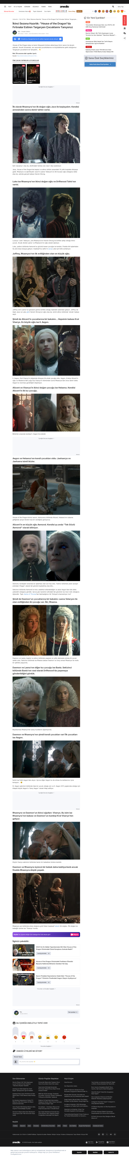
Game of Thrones (30, 594)
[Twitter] (107, 1134)
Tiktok (65, 1125)
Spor (87, 38)
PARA (50, 6)
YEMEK (43, 6)
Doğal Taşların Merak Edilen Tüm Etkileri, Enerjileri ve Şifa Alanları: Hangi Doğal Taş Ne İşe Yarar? (76, 1101)
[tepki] (15, 1037)
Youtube (36, 1125)
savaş (50, 249)
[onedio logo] (64, 6)
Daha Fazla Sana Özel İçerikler (99, 64)
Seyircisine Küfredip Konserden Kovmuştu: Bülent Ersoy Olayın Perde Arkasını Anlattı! (49, 1088)
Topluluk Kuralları (42, 1134)
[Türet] (96, 11)
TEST (9, 6)
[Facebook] (103, 1134)
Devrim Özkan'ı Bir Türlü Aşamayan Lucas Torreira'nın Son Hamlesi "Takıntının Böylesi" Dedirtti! (100, 34)
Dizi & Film (22, 19)
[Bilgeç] (99, 11)
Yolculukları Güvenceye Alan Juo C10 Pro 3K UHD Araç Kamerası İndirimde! (100, 26)
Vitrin (87, 22)
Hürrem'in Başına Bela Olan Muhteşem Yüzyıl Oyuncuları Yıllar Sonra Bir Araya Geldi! (24, 1113)
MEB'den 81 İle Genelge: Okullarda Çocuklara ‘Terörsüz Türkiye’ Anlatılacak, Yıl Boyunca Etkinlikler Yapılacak (50, 1095)
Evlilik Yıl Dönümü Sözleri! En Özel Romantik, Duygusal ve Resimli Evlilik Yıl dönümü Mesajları (75, 1091)
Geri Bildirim (23, 1134)
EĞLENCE (36, 6)
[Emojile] (107, 11)
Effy (24, 31)
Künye (83, 1134)
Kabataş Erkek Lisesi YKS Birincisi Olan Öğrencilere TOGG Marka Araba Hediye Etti (99, 50)
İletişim (54, 1134)
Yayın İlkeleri (77, 1134)
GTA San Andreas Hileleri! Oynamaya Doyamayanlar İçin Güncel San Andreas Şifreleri (102, 1113)
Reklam (49, 1134)
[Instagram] (99, 1134)
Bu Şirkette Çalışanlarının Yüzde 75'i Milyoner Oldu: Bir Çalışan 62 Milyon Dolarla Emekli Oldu (23, 1102)
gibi (28, 312)
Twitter (15, 1125)
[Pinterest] (114, 1134)
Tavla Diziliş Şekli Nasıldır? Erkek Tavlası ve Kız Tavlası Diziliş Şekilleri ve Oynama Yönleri (76, 1115)
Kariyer (58, 1134)
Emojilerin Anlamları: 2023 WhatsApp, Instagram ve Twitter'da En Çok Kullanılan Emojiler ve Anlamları (76, 1106)
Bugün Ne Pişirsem (84, 1125)
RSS (86, 1134)
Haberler (15, 19)
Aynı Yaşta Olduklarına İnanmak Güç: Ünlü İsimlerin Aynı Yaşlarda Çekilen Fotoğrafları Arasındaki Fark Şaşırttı (48, 1113)
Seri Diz (79, 11)
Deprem (22, 1125)
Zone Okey (71, 11)
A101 (59, 1125)
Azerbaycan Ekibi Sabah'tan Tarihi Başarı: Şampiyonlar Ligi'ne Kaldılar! (99, 42)
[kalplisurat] (118, 11)
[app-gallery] (111, 1142)
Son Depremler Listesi (70, 1086)
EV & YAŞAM (18, 6)
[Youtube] (110, 1134)
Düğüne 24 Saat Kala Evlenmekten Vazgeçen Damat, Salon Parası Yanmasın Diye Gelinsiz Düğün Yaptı (50, 1102)
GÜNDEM (27, 6)
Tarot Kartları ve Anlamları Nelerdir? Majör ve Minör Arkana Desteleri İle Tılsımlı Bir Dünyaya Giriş (103, 1083)
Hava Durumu (68, 1082)
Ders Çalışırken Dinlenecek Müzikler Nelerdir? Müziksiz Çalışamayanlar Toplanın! (101, 1098)
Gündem (88, 47)
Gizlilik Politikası (31, 1134)
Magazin (88, 30)
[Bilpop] (103, 11)
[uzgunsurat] (122, 11)
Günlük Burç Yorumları (48, 1125)
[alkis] (114, 11)
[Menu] (5, 6)
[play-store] (100, 1142)
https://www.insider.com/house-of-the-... (27, 56)
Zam (29, 1125)
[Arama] (113, 6)
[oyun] (111, 11)
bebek (57, 926)
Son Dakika (73, 1125)
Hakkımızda (16, 1134)
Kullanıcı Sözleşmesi (67, 1134)
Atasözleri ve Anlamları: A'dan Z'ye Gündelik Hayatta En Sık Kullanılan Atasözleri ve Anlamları (74, 1111)
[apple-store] (90, 1142)
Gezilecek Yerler (98, 1125)
